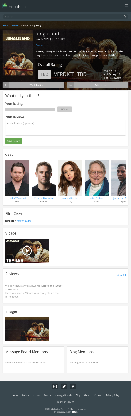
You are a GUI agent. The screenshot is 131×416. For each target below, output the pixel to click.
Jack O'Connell (17, 198)
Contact (98, 395)
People (47, 395)
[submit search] (125, 16)
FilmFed (16, 6)
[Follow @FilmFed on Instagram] (55, 386)
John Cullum (97, 198)
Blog (78, 395)
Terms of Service (65, 401)
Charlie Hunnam (44, 198)
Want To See (36, 84)
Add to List (101, 84)
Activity (25, 395)
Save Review (13, 140)
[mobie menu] (126, 5)
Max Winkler (24, 220)
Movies (16, 25)
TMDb (75, 412)
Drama (39, 45)
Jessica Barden (70, 198)
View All (121, 275)
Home (6, 25)
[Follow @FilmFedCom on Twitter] (64, 386)
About (87, 395)
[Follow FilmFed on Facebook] (73, 386)
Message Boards (63, 395)
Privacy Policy (112, 395)
